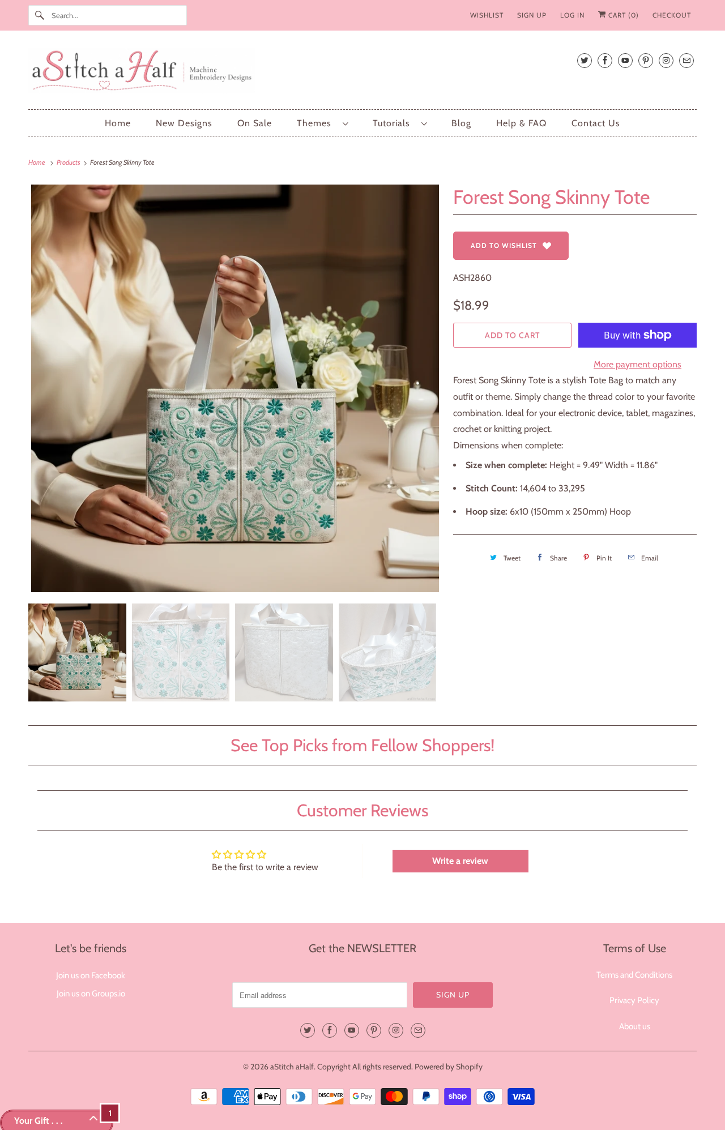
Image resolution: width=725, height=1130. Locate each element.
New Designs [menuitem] (184, 123)
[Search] (39, 15)
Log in (572, 15)
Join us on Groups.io (91, 993)
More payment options (637, 364)
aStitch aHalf (292, 1066)
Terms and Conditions (634, 975)
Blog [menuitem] (461, 123)
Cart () (622, 15)
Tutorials (394, 123)
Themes (317, 123)
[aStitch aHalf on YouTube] (625, 60)
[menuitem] (322, 123)
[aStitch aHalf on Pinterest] (645, 60)
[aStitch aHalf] (362, 73)
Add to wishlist (504, 245)
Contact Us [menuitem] (596, 123)
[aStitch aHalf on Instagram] (666, 60)
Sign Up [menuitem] (532, 15)
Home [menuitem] (118, 123)
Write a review (460, 860)
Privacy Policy (634, 1000)
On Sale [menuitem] (254, 123)
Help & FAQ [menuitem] (521, 123)
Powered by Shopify (449, 1066)
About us (634, 1026)
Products (69, 162)
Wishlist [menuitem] (487, 15)
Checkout (671, 15)
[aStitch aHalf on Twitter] (584, 60)
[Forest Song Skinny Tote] (235, 388)
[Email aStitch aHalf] (686, 60)
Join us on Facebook (90, 975)
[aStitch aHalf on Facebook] (605, 60)
